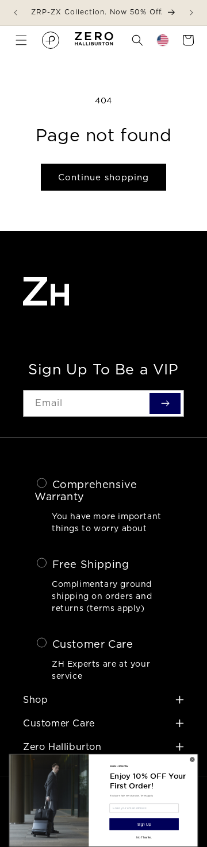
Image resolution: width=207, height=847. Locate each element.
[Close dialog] (192, 759)
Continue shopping (103, 177)
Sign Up (144, 824)
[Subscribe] (165, 403)
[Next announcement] (191, 12)
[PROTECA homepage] (50, 40)
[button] (21, 40)
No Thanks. (144, 837)
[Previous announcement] (15, 12)
